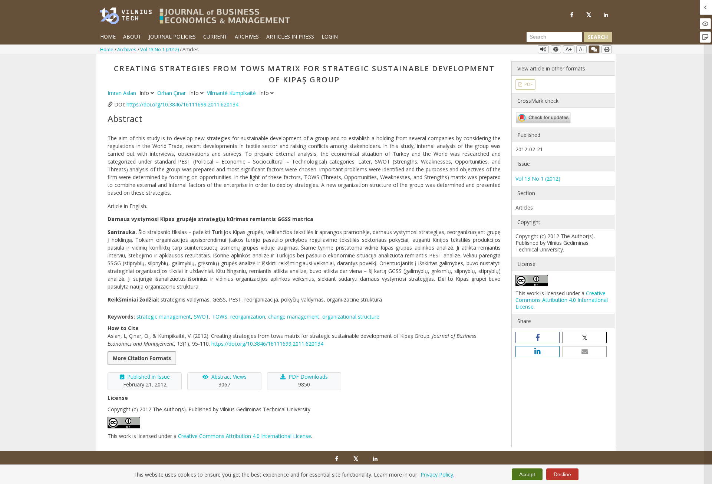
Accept (527, 474)
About (132, 36)
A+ (569, 49)
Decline (562, 474)
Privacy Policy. (437, 474)
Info (145, 92)
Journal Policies (172, 36)
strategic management (163, 316)
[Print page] (606, 49)
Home (108, 36)
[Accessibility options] (556, 49)
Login (330, 36)
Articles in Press (290, 36)
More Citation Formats (142, 358)
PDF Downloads (308, 376)
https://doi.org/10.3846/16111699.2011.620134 (182, 104)
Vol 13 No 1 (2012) (160, 49)
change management (293, 316)
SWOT (201, 316)
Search (598, 36)
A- (581, 49)
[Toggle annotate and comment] (594, 49)
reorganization (247, 316)
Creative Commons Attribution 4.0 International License (244, 435)
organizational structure (350, 316)
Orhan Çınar (172, 92)
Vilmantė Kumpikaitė (232, 92)
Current (215, 36)
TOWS (219, 316)
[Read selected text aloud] (543, 49)
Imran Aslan (123, 92)
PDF (528, 84)
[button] (537, 337)
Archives (247, 36)
